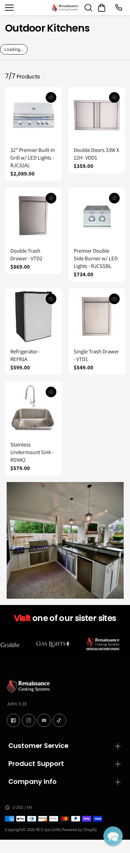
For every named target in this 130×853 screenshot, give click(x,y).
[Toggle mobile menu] (26, 8)
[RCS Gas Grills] (65, 7)
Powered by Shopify (79, 829)
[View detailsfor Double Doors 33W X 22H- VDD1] (97, 115)
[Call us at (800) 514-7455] (118, 7)
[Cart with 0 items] (101, 7)
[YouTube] (44, 720)
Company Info (32, 781)
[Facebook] (13, 720)
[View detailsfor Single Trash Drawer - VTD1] (97, 316)
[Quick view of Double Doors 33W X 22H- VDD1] (114, 97)
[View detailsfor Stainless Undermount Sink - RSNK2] (33, 409)
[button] (113, 836)
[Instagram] (28, 720)
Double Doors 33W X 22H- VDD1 (96, 153)
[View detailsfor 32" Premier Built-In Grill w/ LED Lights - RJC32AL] (33, 115)
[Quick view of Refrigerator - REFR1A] (51, 299)
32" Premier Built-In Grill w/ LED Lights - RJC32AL (32, 157)
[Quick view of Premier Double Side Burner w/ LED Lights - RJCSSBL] (114, 198)
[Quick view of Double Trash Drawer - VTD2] (51, 198)
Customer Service (38, 745)
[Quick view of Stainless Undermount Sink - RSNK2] (51, 392)
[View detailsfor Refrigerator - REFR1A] (33, 316)
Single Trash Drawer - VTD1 (96, 355)
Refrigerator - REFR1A (25, 355)
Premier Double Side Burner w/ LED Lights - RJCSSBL (96, 258)
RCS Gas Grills (48, 829)
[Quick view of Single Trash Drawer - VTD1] (114, 299)
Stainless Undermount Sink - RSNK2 (32, 452)
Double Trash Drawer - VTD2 (26, 254)
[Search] (88, 7)
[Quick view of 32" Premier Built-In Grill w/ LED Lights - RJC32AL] (51, 97)
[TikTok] (59, 720)
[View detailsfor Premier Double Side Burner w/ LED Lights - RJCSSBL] (97, 216)
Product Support (36, 763)
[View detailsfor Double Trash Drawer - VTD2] (33, 216)
